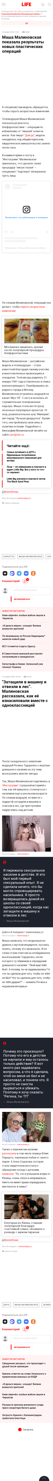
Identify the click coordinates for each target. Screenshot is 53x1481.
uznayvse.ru (17, 434)
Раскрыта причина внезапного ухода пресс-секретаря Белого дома (22, 1406)
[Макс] (12, 573)
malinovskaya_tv (24, 498)
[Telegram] (19, 573)
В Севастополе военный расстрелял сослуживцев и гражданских (22, 655)
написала (8, 1173)
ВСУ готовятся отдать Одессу (18, 646)
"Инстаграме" (10, 785)
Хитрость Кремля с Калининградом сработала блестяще (22, 1416)
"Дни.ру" (29, 135)
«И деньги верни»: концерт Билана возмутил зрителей (21, 627)
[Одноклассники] (33, 573)
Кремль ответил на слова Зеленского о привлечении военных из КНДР (24, 1375)
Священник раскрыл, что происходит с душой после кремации (23, 1365)
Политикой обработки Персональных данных (20, 14)
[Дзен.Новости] (5, 573)
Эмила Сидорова (12, 503)
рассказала (9, 1153)
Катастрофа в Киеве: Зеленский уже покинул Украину (22, 665)
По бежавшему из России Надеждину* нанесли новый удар (23, 637)
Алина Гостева (11, 1251)
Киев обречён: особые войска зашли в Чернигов (23, 617)
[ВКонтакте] (26, 573)
